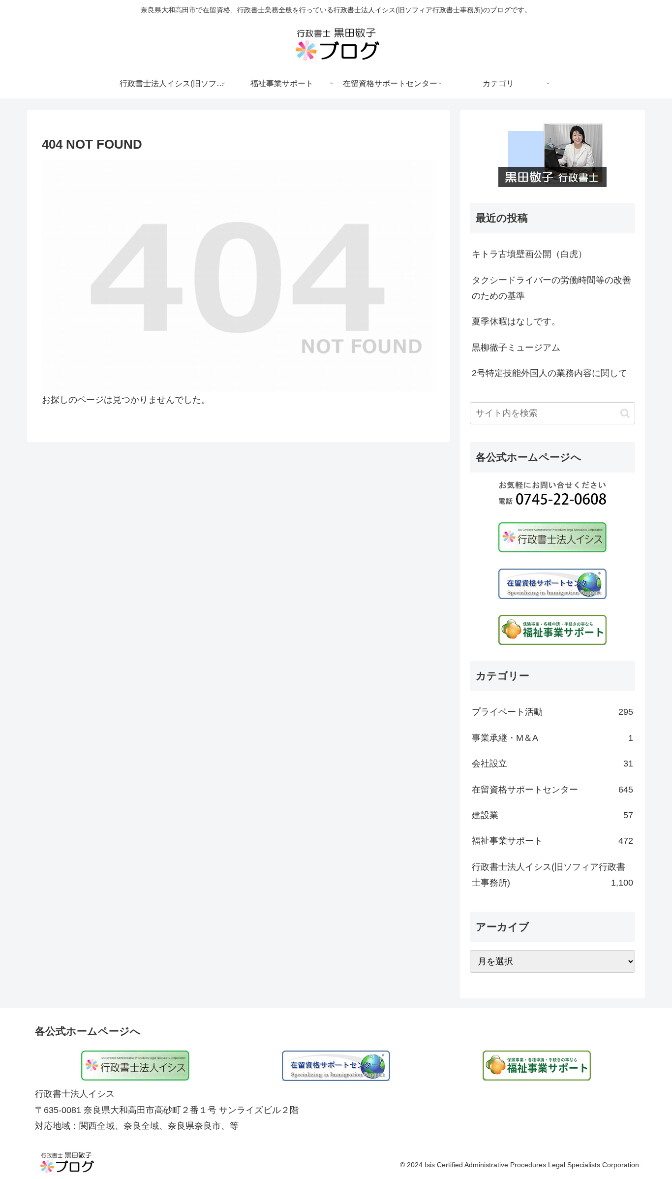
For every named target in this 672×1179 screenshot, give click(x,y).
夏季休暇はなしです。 (516, 321)
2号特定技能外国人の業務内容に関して (549, 373)
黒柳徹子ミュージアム (516, 347)
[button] (625, 413)
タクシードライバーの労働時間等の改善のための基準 (551, 288)
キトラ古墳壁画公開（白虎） (529, 254)
